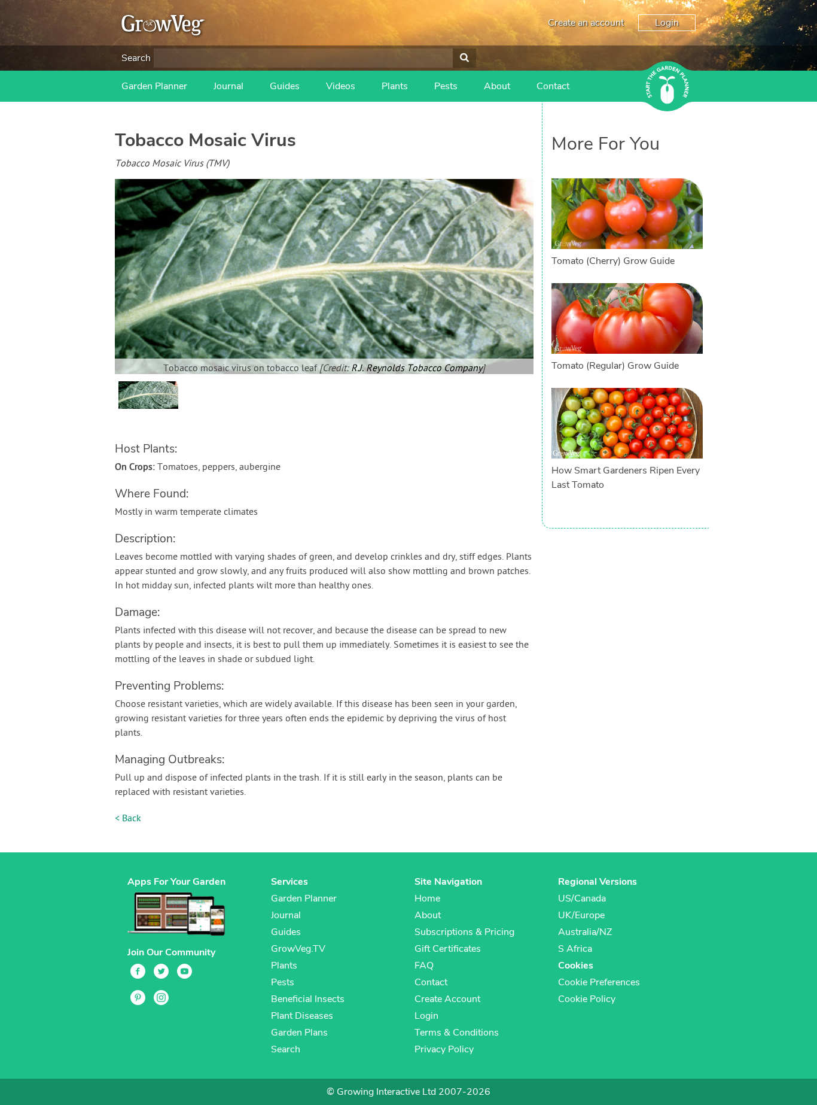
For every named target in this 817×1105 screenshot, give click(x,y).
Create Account (447, 999)
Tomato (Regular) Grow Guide (615, 365)
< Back (128, 819)
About (497, 86)
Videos (340, 86)
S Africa (575, 948)
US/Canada (582, 898)
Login (667, 22)
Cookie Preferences (599, 982)
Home (427, 898)
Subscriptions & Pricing (464, 932)
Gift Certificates (447, 948)
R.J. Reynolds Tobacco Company (416, 369)
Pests (446, 86)
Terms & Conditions (456, 1032)
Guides (285, 86)
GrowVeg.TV (298, 948)
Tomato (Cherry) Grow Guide (613, 261)
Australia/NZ (585, 932)
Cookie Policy (586, 999)
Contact (552, 86)
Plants (395, 86)
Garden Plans (299, 1032)
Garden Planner (154, 86)
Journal (228, 86)
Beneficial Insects (308, 999)
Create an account (586, 22)
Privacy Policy (444, 1049)
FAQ (424, 965)
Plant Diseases (302, 1015)
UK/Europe (581, 915)
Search (136, 58)
